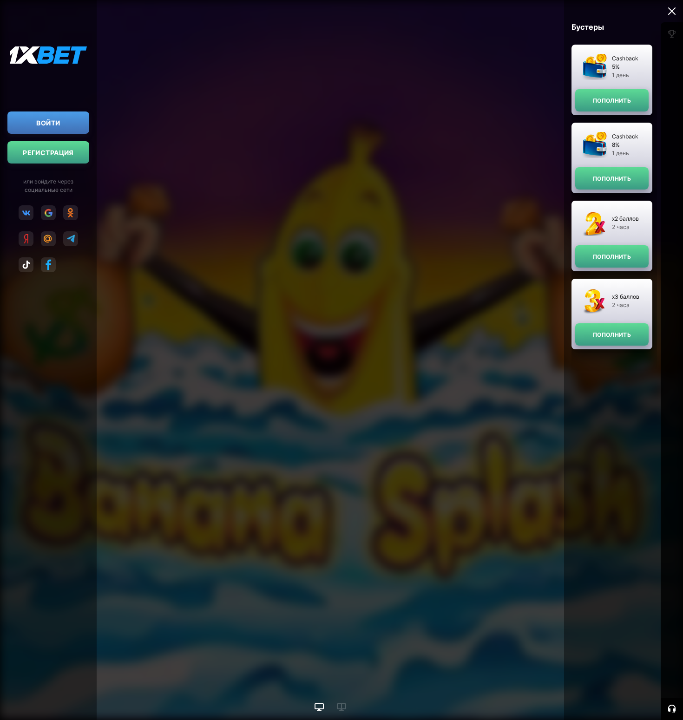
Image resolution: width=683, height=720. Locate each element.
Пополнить (612, 100)
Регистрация (48, 153)
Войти (48, 123)
